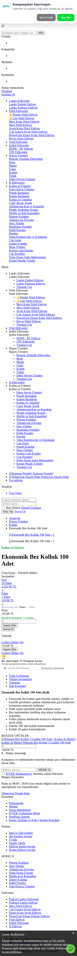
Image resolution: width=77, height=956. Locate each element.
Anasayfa (14, 518)
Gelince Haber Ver (12, 642)
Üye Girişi (15, 493)
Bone (12, 162)
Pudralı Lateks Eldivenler (24, 899)
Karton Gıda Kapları (21, 250)
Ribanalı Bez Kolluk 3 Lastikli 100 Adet (47, 742)
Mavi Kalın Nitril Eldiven (24, 121)
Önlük (12, 175)
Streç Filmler (16, 223)
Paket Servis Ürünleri (21, 189)
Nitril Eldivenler (18, 111)
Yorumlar (14, 682)
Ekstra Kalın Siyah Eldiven (25, 912)
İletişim (13, 806)
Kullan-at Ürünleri (20, 186)
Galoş (12, 169)
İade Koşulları (17, 686)
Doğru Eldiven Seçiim (22, 849)
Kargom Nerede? (42, 473)
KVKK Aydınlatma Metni (24, 813)
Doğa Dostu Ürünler (21, 872)
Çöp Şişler (15, 240)
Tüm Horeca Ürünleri (22, 886)
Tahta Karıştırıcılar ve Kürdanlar (28, 236)
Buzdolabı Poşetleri (20, 226)
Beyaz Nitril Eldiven (21, 138)
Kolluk (13, 172)
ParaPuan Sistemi (19, 816)
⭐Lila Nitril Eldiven (21, 118)
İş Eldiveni (15, 926)
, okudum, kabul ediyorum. (35, 773)
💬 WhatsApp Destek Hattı (52, 668)
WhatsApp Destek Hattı (15, 793)
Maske (13, 165)
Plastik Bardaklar (19, 192)
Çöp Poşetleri (17, 253)
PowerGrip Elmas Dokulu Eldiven (29, 916)
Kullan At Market (11, 742)
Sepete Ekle (9, 625)
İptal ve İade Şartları (21, 832)
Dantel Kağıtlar (18, 243)
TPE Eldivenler (18, 152)
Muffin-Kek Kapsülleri (22, 876)
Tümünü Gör (24, 287)
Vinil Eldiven (17, 919)
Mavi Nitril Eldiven (20, 125)
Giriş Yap (8, 511)
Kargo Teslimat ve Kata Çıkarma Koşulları (34, 820)
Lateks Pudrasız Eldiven (23, 107)
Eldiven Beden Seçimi (22, 846)
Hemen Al (8, 629)
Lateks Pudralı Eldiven (22, 104)
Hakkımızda (16, 803)
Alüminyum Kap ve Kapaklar (26, 206)
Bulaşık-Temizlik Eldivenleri (26, 158)
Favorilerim (16, 480)
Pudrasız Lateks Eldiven (23, 902)
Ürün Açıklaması (19, 675)
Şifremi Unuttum (31, 507)
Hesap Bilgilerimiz (20, 810)
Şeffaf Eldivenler (19, 145)
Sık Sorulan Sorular (20, 836)
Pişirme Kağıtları (19, 216)
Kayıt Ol (20, 511)
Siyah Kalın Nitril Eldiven (24, 128)
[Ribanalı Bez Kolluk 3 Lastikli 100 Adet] (38, 739)
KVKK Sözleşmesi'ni (19, 773)
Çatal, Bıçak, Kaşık (20, 203)
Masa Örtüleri (17, 247)
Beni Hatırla (13, 507)
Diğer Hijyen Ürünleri (22, 179)
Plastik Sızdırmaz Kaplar (23, 209)
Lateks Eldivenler (19, 100)
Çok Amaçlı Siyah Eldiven (25, 909)
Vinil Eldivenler (18, 142)
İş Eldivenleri (17, 182)
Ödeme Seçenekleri (20, 679)
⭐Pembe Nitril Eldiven (23, 114)
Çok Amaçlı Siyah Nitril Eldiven (28, 131)
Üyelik (13, 839)
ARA (40, 32)
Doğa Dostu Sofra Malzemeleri (27, 257)
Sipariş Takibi (17, 843)
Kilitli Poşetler (17, 230)
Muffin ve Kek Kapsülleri (24, 213)
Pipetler (13, 233)
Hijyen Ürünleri (18, 155)
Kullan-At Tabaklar (20, 199)
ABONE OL (44, 769)
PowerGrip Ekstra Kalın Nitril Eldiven (31, 135)
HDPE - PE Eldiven (21, 148)
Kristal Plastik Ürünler (22, 260)
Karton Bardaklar (19, 196)
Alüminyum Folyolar (21, 220)
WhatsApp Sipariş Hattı (54, 476)
